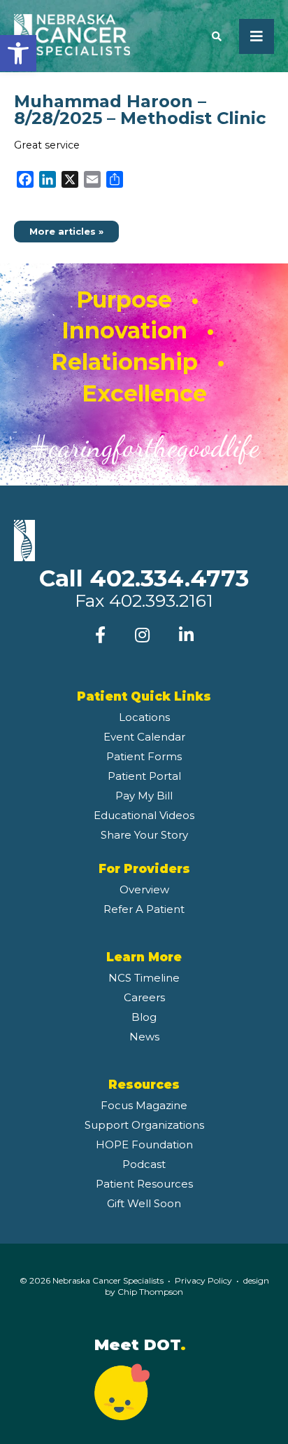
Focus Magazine (144, 1105)
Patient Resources (144, 1183)
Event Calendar (144, 736)
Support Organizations (144, 1125)
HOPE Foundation (144, 1144)
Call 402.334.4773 (144, 578)
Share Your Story (144, 834)
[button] (18, 53)
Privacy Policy (203, 1280)
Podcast (144, 1164)
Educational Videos (144, 815)
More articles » (66, 231)
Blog (144, 1017)
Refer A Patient (144, 909)
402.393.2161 (161, 600)
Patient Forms (144, 756)
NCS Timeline (144, 977)
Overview (144, 889)
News (144, 1036)
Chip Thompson (150, 1291)
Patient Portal (144, 776)
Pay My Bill (144, 795)
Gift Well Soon (144, 1203)
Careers (144, 997)
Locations (144, 717)
